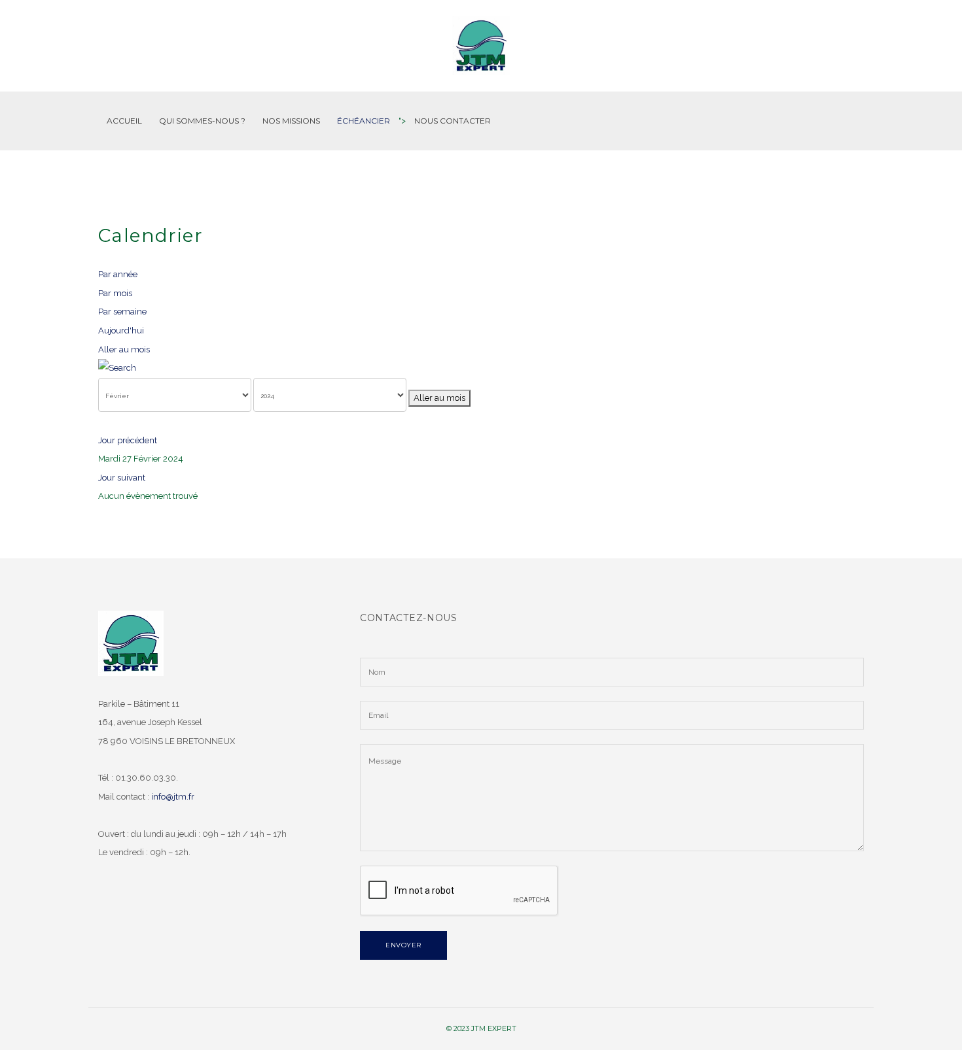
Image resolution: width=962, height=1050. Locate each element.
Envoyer (403, 945)
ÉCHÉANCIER (363, 121)
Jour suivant (121, 478)
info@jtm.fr (172, 797)
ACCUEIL (124, 121)
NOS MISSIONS (291, 121)
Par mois (115, 293)
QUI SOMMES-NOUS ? (202, 121)
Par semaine (122, 311)
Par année (117, 274)
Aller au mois (124, 349)
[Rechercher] (481, 368)
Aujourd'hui (121, 330)
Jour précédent (127, 440)
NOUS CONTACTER (452, 121)
